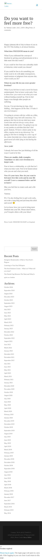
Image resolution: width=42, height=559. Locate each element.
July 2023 (7, 309)
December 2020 (9, 386)
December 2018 (9, 459)
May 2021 (7, 370)
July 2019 (7, 437)
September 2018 (9, 468)
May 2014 (7, 513)
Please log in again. (7, 553)
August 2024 (8, 293)
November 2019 (9, 424)
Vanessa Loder (11, 28)
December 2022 (9, 332)
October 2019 (8, 427)
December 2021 (9, 354)
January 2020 (8, 418)
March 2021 (8, 376)
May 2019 (7, 443)
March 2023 (8, 322)
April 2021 (7, 373)
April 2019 (7, 446)
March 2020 (8, 411)
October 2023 (8, 300)
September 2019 (9, 430)
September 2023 (9, 303)
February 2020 (8, 414)
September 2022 (9, 338)
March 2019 (8, 449)
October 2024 (8, 287)
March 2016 (8, 507)
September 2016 (9, 504)
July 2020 (7, 399)
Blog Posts (29, 28)
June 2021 (7, 367)
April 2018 (7, 484)
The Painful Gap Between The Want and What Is (19, 274)
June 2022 (7, 344)
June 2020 (7, 402)
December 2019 (9, 421)
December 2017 (9, 497)
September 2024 (9, 290)
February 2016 (8, 510)
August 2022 (8, 341)
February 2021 (8, 379)
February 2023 (8, 325)
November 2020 (9, 389)
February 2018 (8, 491)
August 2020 (8, 395)
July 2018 (7, 475)
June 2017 (7, 500)
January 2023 (8, 328)
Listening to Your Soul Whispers (14, 265)
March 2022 (8, 348)
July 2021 (7, 364)
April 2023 (7, 319)
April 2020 (7, 408)
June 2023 (7, 313)
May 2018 (7, 481)
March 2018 (8, 488)
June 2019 (7, 440)
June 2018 (7, 478)
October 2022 (8, 335)
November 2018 (9, 462)
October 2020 (8, 392)
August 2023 (8, 306)
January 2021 (8, 383)
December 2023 (9, 297)
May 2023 (7, 316)
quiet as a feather (9, 277)
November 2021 (9, 357)
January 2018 (8, 494)
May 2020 (7, 405)
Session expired (6, 549)
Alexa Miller (27, 537)
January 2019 (8, 456)
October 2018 (8, 465)
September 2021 (9, 360)
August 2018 (8, 472)
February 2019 (8, 453)
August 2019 (8, 433)
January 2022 (8, 351)
